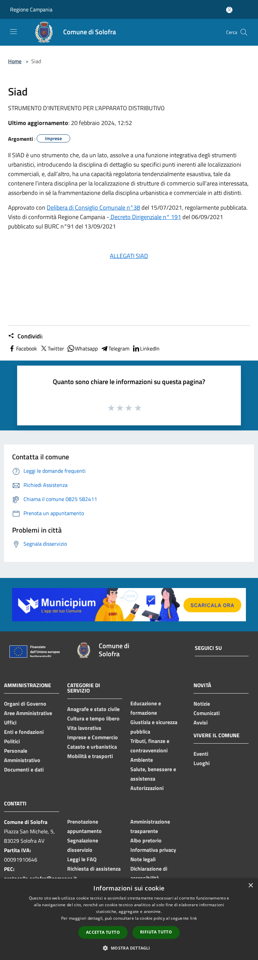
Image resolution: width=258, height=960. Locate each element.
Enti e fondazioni (24, 732)
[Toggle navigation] (13, 32)
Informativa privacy (153, 850)
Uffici (10, 722)
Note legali (143, 859)
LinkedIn (150, 348)
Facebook (26, 348)
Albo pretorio (146, 840)
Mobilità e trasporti (90, 756)
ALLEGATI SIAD (129, 255)
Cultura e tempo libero (93, 718)
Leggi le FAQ (81, 859)
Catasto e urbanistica (92, 747)
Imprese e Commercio (92, 737)
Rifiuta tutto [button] (156, 932)
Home (15, 61)
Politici (12, 741)
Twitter (56, 348)
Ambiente (141, 760)
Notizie (202, 704)
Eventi (201, 754)
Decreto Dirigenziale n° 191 (145, 216)
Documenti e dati (24, 769)
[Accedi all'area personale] (229, 10)
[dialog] (129, 919)
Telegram (119, 348)
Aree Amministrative (28, 713)
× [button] (250, 885)
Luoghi (202, 763)
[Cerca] (244, 32)
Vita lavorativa (84, 728)
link (193, 918)
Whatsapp (86, 348)
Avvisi (201, 722)
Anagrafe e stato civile (93, 709)
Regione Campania (31, 9)
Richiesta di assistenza (94, 869)
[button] (129, 948)
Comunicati (207, 713)
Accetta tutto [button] (103, 932)
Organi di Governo (25, 704)
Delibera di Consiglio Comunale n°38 (93, 207)
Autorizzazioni (147, 788)
